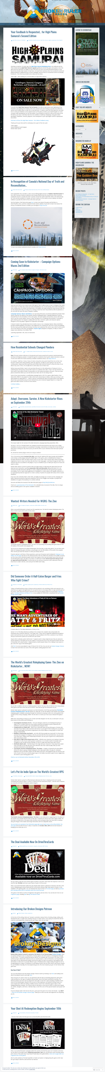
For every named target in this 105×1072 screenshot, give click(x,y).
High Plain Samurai (36, 40)
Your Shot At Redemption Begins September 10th (36, 1008)
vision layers (50, 406)
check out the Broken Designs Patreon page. (23, 992)
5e (20, 269)
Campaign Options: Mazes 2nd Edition (21, 314)
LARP (43, 846)
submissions (32, 505)
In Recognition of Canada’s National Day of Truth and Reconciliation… (37, 183)
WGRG (36, 505)
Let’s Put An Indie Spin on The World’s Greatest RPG (37, 772)
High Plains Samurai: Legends (46, 40)
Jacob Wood (34, 406)
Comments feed (79, 211)
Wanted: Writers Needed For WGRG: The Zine (34, 501)
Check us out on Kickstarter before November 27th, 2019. (25, 757)
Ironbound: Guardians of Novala (50, 24)
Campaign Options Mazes (26, 269)
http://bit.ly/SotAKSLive (48, 482)
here (32, 202)
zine (45, 505)
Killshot (59, 24)
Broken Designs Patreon (58, 646)
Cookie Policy (32, 1069)
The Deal (46, 846)
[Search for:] (79, 216)
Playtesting (66, 24)
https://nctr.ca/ (43, 205)
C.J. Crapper (27, 351)
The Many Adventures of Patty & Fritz (45, 584)
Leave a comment (16, 170)
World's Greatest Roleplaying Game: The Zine (43, 670)
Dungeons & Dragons (35, 269)
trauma (51, 351)
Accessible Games (28, 406)
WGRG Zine (15, 505)
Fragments (30, 24)
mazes (45, 269)
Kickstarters (15, 269)
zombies (54, 406)
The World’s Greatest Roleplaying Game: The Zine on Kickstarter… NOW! (37, 664)
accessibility (22, 406)
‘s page (50, 888)
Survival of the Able (43, 406)
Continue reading (16, 384)
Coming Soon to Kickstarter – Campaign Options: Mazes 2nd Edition (36, 263)
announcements (30, 846)
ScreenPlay (72, 24)
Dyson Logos (37, 328)
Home (20, 24)
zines (51, 776)
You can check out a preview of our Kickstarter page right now (26, 824)
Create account (79, 207)
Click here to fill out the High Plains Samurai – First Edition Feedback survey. (30, 120)
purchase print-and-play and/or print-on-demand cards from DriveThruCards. (37, 889)
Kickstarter (42, 269)
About (24, 24)
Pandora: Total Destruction (81, 24)
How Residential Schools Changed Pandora (32, 347)
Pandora (26, 189)
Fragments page (15, 894)
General (14, 913)
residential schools (46, 351)
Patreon (26, 584)
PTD (39, 189)
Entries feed (78, 209)
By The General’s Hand (34, 894)
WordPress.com (79, 212)
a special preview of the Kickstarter (25, 485)
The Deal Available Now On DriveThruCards (32, 842)
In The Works (23, 40)
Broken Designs (21, 913)
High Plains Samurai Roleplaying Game (41, 66)
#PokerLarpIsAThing (23, 846)
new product (32, 1012)
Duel (25, 894)
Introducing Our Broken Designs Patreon (31, 909)
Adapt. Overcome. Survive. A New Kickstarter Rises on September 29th (36, 400)
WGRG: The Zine (41, 505)
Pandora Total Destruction (17, 189)
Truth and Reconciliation (44, 189)
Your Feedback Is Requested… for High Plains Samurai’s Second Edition (34, 34)
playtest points (31, 584)
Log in (77, 208)
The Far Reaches (59, 40)
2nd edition (30, 40)
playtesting (54, 40)
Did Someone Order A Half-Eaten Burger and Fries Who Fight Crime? (36, 578)
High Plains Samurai (38, 24)
